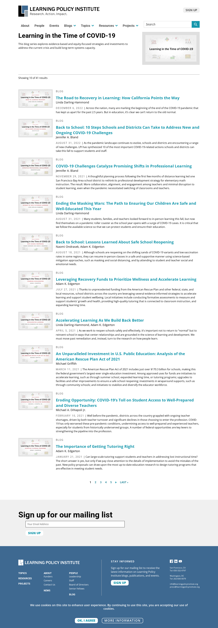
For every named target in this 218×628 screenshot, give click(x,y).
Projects (24, 583)
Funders (48, 576)
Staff (71, 580)
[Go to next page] (116, 482)
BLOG (72, 594)
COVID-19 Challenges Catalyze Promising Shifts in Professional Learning (124, 166)
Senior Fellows (76, 588)
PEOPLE (73, 573)
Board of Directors (79, 584)
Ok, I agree (86, 620)
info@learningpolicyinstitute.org (184, 584)
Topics (22, 573)
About (25, 26)
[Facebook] (171, 561)
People (39, 26)
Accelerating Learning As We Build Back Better (100, 320)
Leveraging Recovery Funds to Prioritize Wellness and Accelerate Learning (126, 279)
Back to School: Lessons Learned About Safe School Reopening (115, 242)
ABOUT (48, 573)
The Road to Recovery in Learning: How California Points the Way (118, 97)
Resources (25, 578)
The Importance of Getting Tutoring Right (95, 446)
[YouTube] (180, 561)
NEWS (47, 590)
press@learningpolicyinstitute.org (185, 586)
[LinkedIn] (175, 561)
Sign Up (191, 10)
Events (54, 26)
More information (122, 620)
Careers (48, 580)
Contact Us (49, 584)
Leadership (75, 576)
